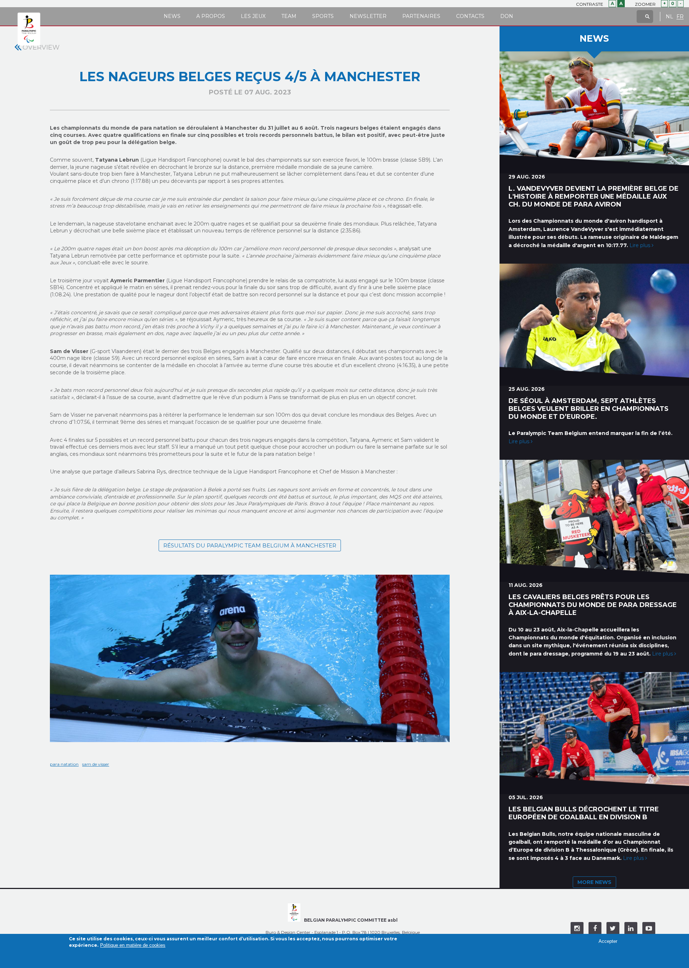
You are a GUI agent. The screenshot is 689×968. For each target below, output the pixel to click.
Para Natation (64, 764)
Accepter (608, 941)
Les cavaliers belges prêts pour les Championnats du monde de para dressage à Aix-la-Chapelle (592, 605)
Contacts (470, 16)
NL (669, 16)
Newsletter (368, 16)
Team (288, 16)
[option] (250, 659)
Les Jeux (253, 16)
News (172, 16)
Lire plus (640, 245)
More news (594, 882)
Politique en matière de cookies (132, 945)
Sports (323, 16)
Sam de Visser (95, 764)
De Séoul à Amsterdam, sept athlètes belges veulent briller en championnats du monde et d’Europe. (588, 409)
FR (680, 16)
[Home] (29, 29)
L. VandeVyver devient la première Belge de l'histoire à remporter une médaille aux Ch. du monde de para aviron (593, 196)
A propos (210, 16)
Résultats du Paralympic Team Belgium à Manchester (249, 545)
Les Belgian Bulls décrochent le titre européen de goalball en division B (583, 813)
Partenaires (421, 16)
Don (506, 16)
